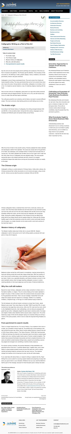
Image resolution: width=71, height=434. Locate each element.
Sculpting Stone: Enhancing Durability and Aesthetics (23, 409)
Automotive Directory (55, 25)
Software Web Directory (56, 49)
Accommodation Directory (57, 21)
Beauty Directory (54, 27)
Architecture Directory (56, 23)
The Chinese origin (11, 57)
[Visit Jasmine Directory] (9, 6)
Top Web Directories (55, 54)
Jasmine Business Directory (34, 385)
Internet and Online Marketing (57, 38)
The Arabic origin (10, 55)
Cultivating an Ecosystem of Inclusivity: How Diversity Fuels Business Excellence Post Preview (59, 94)
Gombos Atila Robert (8, 49)
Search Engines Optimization (57, 45)
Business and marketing (56, 30)
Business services (54, 32)
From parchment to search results (15, 64)
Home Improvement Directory (57, 36)
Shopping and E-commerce (57, 47)
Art (6, 15)
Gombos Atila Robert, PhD (27, 371)
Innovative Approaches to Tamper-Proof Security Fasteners (58, 65)
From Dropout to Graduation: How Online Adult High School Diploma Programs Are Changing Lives (38, 410)
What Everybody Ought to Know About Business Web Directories (59, 118)
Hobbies (52, 34)
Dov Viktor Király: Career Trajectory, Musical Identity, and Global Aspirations (7, 409)
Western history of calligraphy (14, 59)
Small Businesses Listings (56, 52)
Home (2, 15)
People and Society (55, 41)
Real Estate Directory (55, 43)
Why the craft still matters (13, 62)
